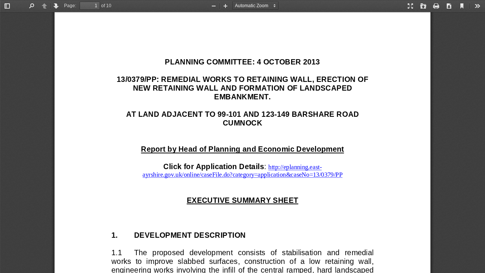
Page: (70, 5)
